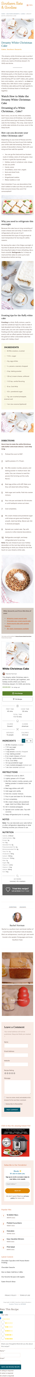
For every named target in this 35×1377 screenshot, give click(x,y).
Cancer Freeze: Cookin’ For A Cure (23, 636)
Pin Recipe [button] (18, 699)
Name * (2, 1351)
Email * (2, 1358)
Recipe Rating (9, 1070)
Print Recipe (18, 693)
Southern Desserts (13, 13)
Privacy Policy (10, 1295)
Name (6, 1042)
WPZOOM (23, 1304)
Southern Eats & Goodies (12, 5)
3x (31, 741)
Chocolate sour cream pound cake (19, 621)
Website (7, 1061)
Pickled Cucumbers (14, 1223)
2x (27, 741)
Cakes (23, 13)
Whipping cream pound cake (17, 618)
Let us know (16, 891)
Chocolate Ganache (8, 1267)
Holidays (23, 907)
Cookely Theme (13, 1304)
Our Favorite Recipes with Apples (13, 1277)
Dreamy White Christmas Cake (16, 44)
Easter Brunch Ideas (8, 1281)
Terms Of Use (25, 1295)
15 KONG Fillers (12, 1215)
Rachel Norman (17, 925)
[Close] (1, 1312)
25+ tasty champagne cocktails (18, 629)
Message (7, 1078)
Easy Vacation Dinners (15, 1239)
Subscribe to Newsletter (14, 1104)
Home (3, 13)
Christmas (12, 907)
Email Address (9, 1051)
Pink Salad (11, 1247)
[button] (30, 5)
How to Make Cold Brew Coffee (12, 1272)
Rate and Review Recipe (10, 1367)
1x (23, 741)
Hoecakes (10, 1231)
